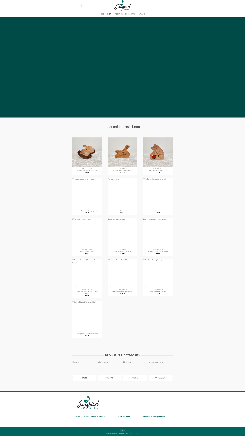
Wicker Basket (122, 211)
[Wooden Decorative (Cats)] (158, 152)
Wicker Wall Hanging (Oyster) (158, 211)
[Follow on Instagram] (171, 5)
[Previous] (76, 373)
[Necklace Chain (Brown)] (158, 273)
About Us (119, 14)
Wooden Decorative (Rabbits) (122, 170)
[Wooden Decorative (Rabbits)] (122, 152)
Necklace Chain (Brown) (158, 292)
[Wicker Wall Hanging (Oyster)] (158, 192)
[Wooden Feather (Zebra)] (122, 233)
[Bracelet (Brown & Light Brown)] (122, 273)
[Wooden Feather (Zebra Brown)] (158, 233)
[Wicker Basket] (122, 192)
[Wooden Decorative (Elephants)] (87, 152)
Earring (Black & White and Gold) (87, 334)
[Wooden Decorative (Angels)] (87, 192)
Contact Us (130, 14)
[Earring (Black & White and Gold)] (87, 315)
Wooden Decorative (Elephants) (87, 170)
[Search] (73, 5)
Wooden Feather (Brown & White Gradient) (87, 292)
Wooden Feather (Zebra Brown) (158, 251)
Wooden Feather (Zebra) (122, 251)
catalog (141, 14)
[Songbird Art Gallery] (122, 5)
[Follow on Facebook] (169, 5)
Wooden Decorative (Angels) (87, 211)
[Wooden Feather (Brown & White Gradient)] (87, 273)
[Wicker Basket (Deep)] (87, 233)
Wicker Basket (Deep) (87, 251)
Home (102, 14)
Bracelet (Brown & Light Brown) (122, 292)
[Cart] (84, 5)
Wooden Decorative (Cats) (158, 170)
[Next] (169, 373)
